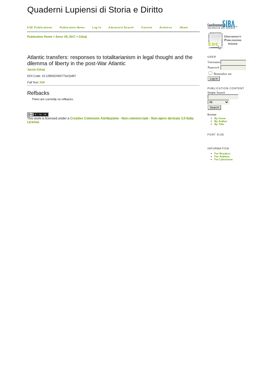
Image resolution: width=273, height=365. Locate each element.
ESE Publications (39, 27)
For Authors (222, 156)
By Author (220, 121)
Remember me (223, 73)
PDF (42, 82)
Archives (165, 27)
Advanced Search (121, 27)
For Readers (222, 153)
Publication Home (72, 27)
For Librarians (223, 159)
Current (146, 27)
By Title (219, 124)
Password (213, 67)
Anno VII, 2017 (65, 36)
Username (214, 62)
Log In (96, 27)
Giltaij (83, 36)
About (184, 27)
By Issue (220, 118)
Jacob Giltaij (36, 69)
